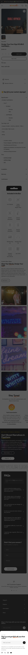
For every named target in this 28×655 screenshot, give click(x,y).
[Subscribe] (24, 642)
